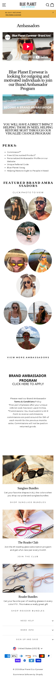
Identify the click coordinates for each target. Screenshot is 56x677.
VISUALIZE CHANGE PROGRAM (28, 133)
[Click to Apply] (28, 104)
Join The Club (28, 556)
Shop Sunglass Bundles (28, 502)
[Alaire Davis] (28, 245)
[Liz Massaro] (28, 297)
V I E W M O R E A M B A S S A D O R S (28, 357)
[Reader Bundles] (28, 578)
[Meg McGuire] (16, 272)
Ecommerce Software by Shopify (28, 674)
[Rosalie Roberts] (15, 324)
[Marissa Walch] (40, 272)
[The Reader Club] (28, 524)
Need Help (27, 621)
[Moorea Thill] (40, 324)
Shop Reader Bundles (28, 611)
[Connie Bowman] (28, 349)
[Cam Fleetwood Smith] (40, 220)
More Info (27, 630)
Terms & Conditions (24, 402)
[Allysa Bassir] (16, 220)
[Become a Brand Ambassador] (28, 386)
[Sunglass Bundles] (28, 469)
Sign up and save (27, 639)
